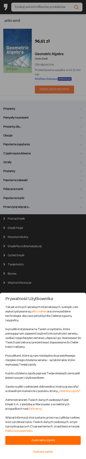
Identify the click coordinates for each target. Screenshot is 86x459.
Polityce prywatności (18, 431)
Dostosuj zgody (69, 391)
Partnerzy (35, 408)
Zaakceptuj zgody (43, 440)
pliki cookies (39, 311)
